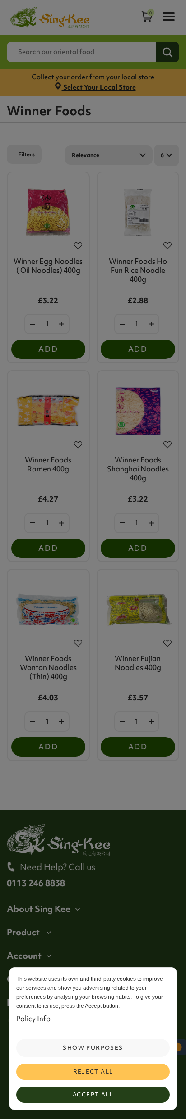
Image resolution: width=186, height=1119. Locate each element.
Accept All (93, 1094)
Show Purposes (93, 1047)
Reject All (93, 1071)
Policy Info (33, 1019)
